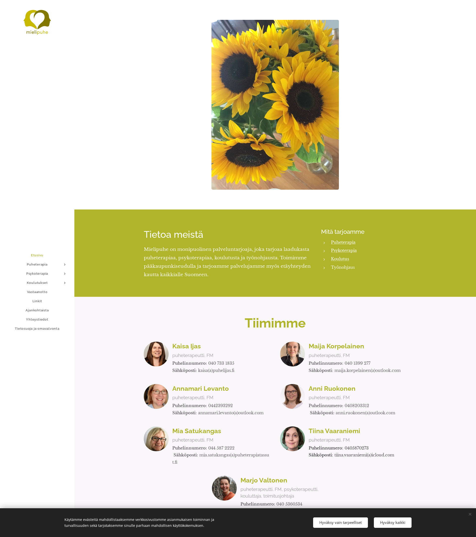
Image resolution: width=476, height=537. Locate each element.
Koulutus (340, 258)
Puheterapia (343, 242)
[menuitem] (37, 255)
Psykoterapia (344, 250)
